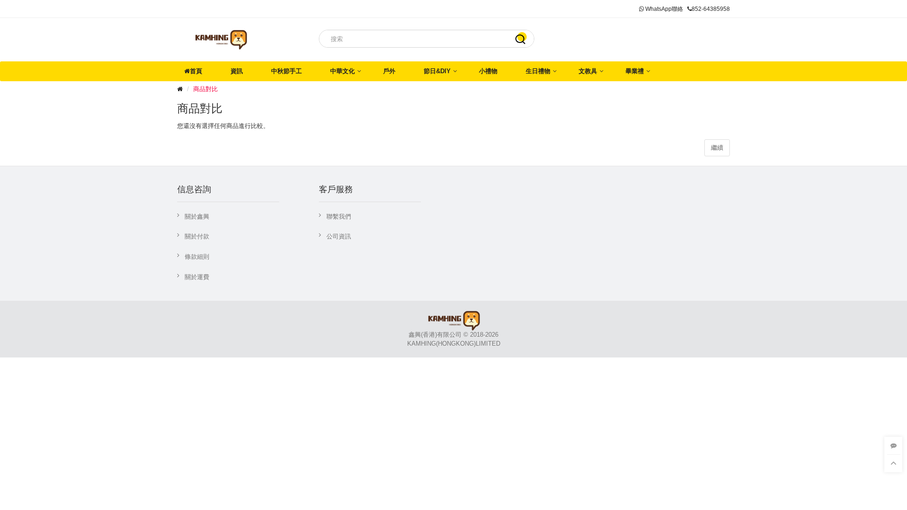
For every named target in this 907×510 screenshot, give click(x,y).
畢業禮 (634, 71)
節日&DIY (437, 71)
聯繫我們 (338, 216)
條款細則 (197, 256)
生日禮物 (538, 71)
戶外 (389, 71)
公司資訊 (338, 236)
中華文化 (342, 71)
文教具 (588, 71)
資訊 (237, 71)
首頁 (196, 71)
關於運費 (197, 276)
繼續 (717, 147)
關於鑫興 (197, 216)
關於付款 (197, 236)
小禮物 (488, 71)
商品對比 (205, 89)
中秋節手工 (286, 71)
